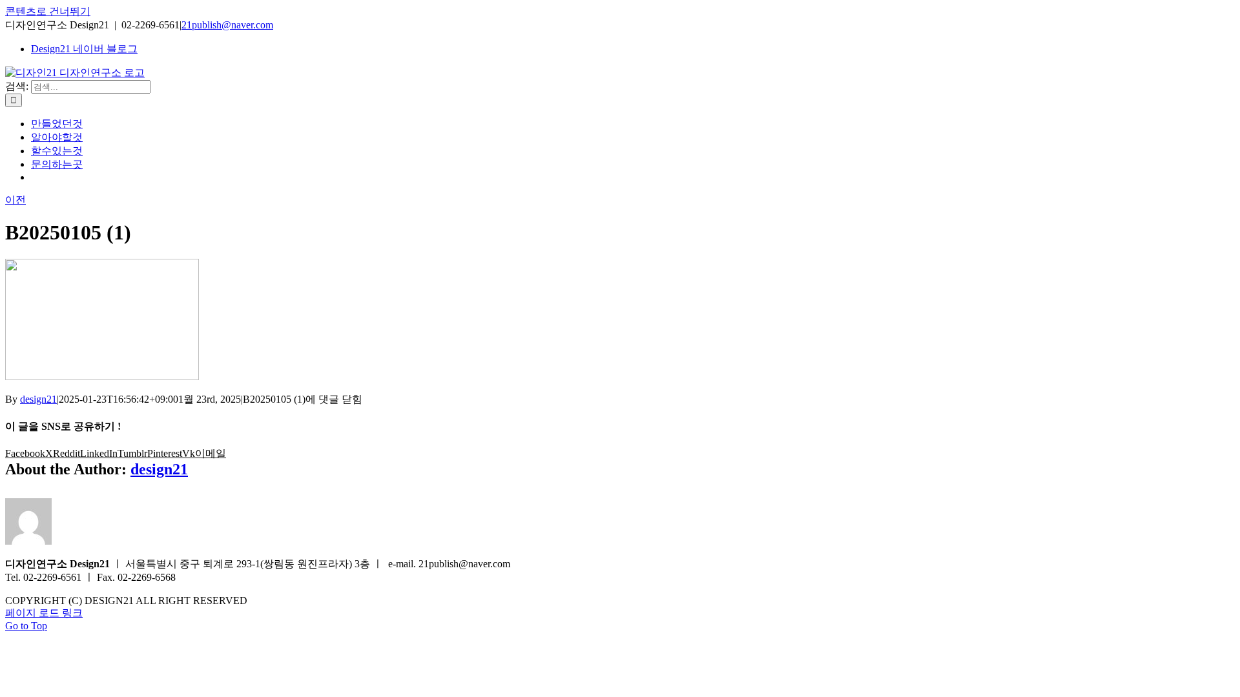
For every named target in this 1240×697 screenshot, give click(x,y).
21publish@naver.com (227, 24)
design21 (38, 399)
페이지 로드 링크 (44, 612)
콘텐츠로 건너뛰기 (47, 11)
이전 (15, 199)
